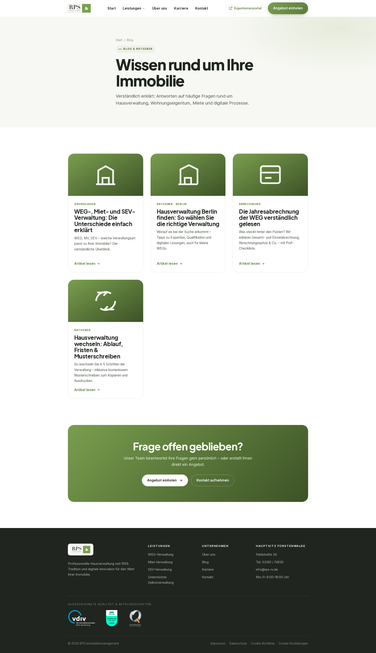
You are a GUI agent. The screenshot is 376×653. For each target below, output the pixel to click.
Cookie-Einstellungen (293, 643)
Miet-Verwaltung (160, 562)
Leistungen (132, 8)
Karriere (181, 8)
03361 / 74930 (273, 562)
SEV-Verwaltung (160, 569)
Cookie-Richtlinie (263, 643)
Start (111, 8)
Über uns (159, 8)
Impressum (218, 643)
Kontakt (201, 8)
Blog (205, 562)
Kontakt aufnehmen (212, 480)
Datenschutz (238, 643)
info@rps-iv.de (267, 569)
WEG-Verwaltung (160, 554)
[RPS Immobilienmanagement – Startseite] (79, 8)
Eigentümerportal (248, 8)
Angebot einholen (288, 8)
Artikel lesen (84, 264)
